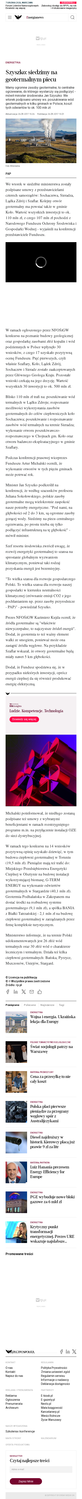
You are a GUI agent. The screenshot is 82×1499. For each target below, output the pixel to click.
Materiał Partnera (40, 1163)
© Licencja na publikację (21, 977)
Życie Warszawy (51, 1419)
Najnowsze (47, 1004)
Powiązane (12, 1004)
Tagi (61, 1004)
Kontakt (10, 1371)
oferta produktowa (18, 1444)
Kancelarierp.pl (50, 1411)
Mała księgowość (51, 1407)
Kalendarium (48, 1438)
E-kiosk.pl (47, 1395)
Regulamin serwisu (53, 1375)
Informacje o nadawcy (55, 1379)
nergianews (35, 17)
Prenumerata (14, 1403)
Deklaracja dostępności (55, 1383)
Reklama (11, 1395)
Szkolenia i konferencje (20, 1431)
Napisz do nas (14, 1375)
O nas (9, 1367)
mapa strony (13, 1438)
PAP (8, 173)
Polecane (30, 1004)
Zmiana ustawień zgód (55, 1371)
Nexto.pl (46, 1403)
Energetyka (13, 62)
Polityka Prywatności (54, 1367)
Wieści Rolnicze (50, 1415)
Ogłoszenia (13, 1399)
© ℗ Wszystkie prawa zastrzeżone (28, 981)
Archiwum (12, 1407)
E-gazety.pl (48, 1399)
